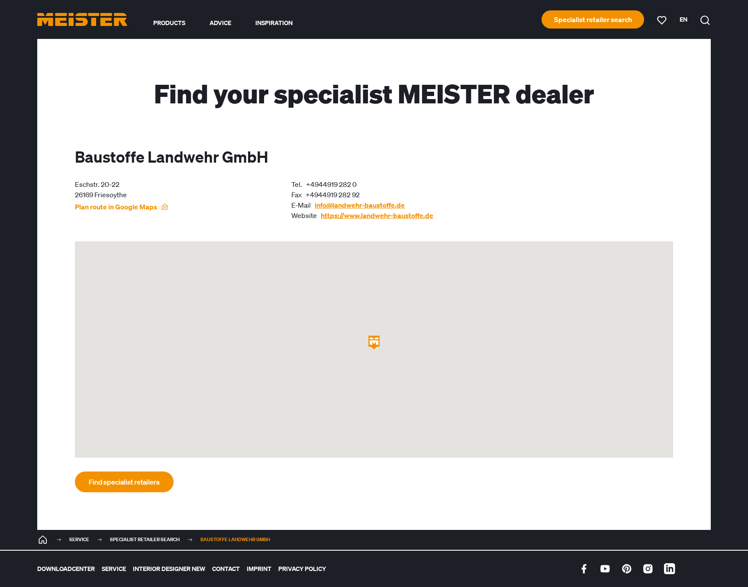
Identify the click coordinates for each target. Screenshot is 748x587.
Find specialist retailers (124, 482)
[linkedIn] (669, 568)
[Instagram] (648, 568)
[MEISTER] (42, 539)
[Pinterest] (626, 568)
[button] (374, 343)
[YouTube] (605, 568)
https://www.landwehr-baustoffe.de (377, 215)
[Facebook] (584, 568)
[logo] (82, 19)
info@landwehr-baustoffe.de (360, 205)
